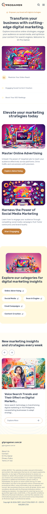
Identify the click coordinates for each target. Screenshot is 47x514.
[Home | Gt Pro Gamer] (12, 5)
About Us (5, 451)
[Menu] (43, 4)
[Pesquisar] (38, 4)
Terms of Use (7, 461)
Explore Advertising (14, 171)
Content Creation (13, 314)
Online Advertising (13, 291)
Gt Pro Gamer (7, 456)
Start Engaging (12, 231)
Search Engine (32, 298)
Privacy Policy (7, 458)
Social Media (10, 298)
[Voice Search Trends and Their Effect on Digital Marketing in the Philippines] (23, 389)
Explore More (12, 420)
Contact (5, 454)
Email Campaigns (12, 306)
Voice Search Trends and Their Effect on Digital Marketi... (21, 398)
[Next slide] (12, 352)
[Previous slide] (5, 352)
